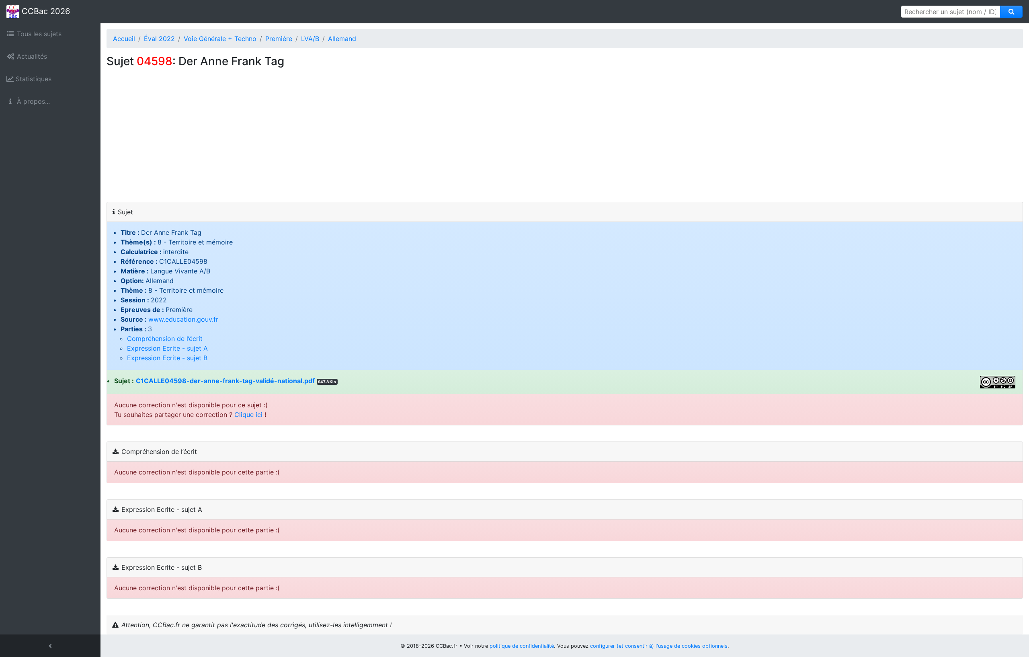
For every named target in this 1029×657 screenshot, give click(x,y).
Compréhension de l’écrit (165, 339)
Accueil (124, 39)
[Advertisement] (565, 141)
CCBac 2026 (44, 11)
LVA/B (310, 39)
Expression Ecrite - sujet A (167, 348)
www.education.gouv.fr (183, 319)
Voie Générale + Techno (220, 39)
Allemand (342, 39)
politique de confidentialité (522, 646)
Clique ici (248, 415)
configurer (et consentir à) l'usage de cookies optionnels (659, 646)
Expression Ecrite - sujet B (167, 358)
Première (278, 39)
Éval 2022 (159, 39)
